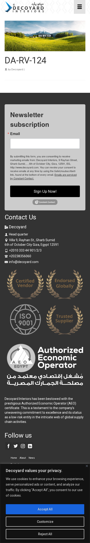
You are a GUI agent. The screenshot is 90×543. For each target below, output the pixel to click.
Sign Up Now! (45, 191)
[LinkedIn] (30, 446)
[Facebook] (8, 446)
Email (15, 134)
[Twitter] (15, 446)
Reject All (45, 534)
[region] (45, 503)
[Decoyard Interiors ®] (34, 7)
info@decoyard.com (24, 262)
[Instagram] (23, 446)
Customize (45, 521)
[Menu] (79, 7)
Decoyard (17, 69)
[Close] (87, 466)
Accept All (45, 509)
